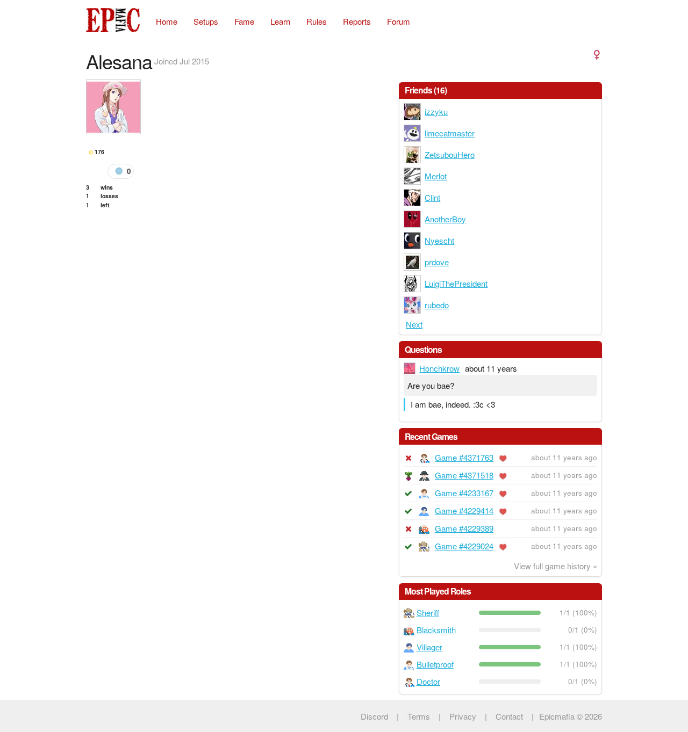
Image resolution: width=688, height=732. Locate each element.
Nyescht (439, 240)
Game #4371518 (464, 475)
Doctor (428, 681)
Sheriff (428, 612)
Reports (357, 21)
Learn (280, 21)
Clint (432, 197)
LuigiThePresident (456, 283)
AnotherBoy (445, 218)
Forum (398, 21)
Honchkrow (439, 368)
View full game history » (555, 565)
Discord (374, 716)
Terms (418, 716)
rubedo (437, 304)
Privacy (462, 716)
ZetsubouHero (450, 154)
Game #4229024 (464, 546)
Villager (429, 647)
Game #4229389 (464, 528)
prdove (437, 261)
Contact (509, 716)
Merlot (436, 176)
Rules (316, 21)
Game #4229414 (464, 510)
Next (414, 324)
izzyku (436, 111)
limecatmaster (450, 133)
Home (166, 21)
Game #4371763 (464, 457)
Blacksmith (436, 629)
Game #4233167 (464, 492)
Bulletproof (435, 664)
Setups (206, 21)
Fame (244, 21)
